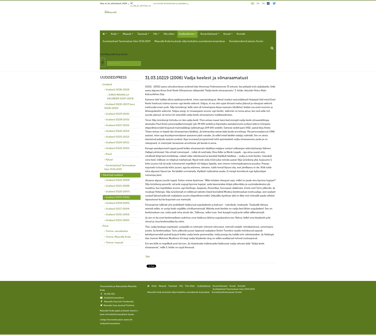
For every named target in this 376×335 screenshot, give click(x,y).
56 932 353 (109, 294)
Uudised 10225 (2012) (117, 137)
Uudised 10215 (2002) (118, 220)
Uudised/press (187, 34)
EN (258, 4)
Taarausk (142, 34)
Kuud (109, 154)
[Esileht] (110, 12)
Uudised (107, 84)
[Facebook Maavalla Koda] (268, 4)
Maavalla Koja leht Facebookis (119, 302)
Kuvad (227, 34)
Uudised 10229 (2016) (117, 114)
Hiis (155, 34)
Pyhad (109, 160)
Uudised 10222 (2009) (118, 180)
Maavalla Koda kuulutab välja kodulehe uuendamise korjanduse (190, 41)
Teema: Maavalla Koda (118, 237)
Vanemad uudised (113, 175)
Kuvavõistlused (209, 34)
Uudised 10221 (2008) (118, 186)
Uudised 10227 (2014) (117, 125)
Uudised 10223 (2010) (118, 148)
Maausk (127, 34)
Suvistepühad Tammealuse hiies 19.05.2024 (126, 41)
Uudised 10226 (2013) (117, 131)
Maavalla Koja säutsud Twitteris (119, 305)
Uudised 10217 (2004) (117, 209)
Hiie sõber (168, 34)
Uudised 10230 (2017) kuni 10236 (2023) (119, 106)
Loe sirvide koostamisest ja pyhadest (170, 4)
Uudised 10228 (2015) (117, 120)
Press (105, 226)
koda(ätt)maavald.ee (114, 298)
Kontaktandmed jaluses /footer (246, 41)
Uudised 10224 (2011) (117, 142)
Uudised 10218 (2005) (118, 203)
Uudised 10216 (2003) (118, 214)
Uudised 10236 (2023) (118, 90)
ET (252, 4)
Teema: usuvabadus (117, 231)
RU (263, 4)
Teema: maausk (114, 243)
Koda (114, 34)
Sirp (147, 257)
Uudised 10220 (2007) (118, 192)
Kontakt (241, 34)
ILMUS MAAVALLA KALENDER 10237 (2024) (120, 97)
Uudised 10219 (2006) (118, 197)
